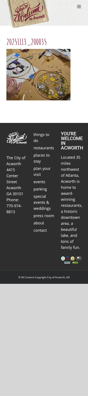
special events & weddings (42, 202)
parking (40, 189)
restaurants (44, 147)
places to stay (42, 158)
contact (40, 230)
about (39, 222)
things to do (41, 137)
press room (44, 215)
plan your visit (42, 171)
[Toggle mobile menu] (79, 6)
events (39, 181)
